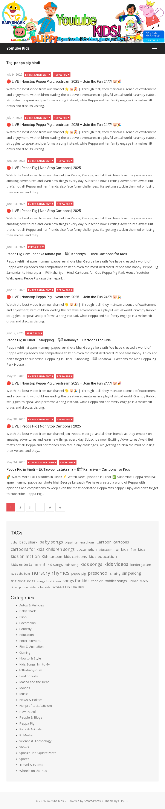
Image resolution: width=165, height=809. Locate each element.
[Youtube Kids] (82, 21)
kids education (103, 556)
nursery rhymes (50, 572)
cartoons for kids (27, 549)
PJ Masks (26, 735)
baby (14, 542)
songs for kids (76, 580)
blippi (69, 542)
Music (23, 693)
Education (26, 634)
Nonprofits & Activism (35, 705)
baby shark (28, 542)
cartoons (121, 542)
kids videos (116, 564)
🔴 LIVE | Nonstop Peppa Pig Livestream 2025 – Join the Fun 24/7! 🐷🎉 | (64, 81)
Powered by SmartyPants (84, 801)
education (105, 550)
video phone (19, 587)
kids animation (25, 556)
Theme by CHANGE (117, 801)
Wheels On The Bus (68, 587)
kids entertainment (28, 564)
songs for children (49, 581)
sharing (115, 573)
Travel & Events (31, 764)
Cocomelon (27, 623)
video (144, 581)
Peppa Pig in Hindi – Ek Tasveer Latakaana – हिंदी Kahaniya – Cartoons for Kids (68, 469)
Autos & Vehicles (31, 605)
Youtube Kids (18, 48)
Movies (24, 688)
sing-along (131, 573)
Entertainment (36, 74)
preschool (98, 573)
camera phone (85, 542)
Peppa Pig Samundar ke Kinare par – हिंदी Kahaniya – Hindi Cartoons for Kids (66, 254)
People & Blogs (30, 717)
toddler (97, 581)
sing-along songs (23, 581)
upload (133, 581)
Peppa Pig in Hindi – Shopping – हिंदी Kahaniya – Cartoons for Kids (58, 340)
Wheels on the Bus (33, 770)
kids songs (91, 564)
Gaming (25, 652)
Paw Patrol (27, 711)
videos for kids (40, 587)
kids (141, 549)
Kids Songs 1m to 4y (34, 664)
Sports (24, 759)
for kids (121, 549)
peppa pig (78, 573)
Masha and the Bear (34, 682)
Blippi (23, 617)
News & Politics (31, 700)
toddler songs (116, 581)
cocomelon (86, 549)
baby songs (51, 542)
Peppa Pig (60, 74)
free (133, 550)
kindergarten (140, 564)
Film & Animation (41, 462)
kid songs (55, 564)
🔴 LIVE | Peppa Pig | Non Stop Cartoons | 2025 (43, 168)
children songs (60, 549)
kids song (71, 564)
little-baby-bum (30, 670)
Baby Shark (27, 611)
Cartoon (104, 542)
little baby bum (20, 573)
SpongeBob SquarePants (37, 753)
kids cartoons (75, 556)
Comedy (25, 629)
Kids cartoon (52, 556)
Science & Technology (35, 741)
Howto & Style (30, 658)
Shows (24, 747)
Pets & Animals (30, 729)
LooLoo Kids (28, 676)
